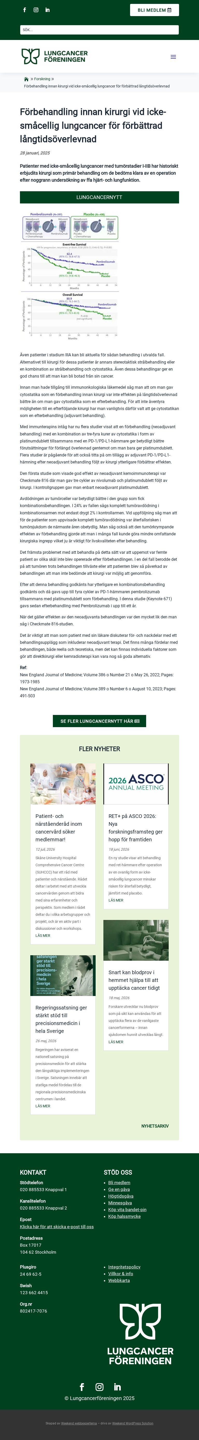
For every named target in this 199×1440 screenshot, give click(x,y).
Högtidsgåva (120, 1196)
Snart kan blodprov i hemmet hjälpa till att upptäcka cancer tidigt (134, 980)
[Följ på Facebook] (24, 10)
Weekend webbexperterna (79, 1423)
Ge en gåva (119, 1189)
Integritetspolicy (124, 1267)
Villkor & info (120, 1273)
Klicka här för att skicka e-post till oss (57, 1226)
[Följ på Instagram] (36, 10)
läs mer (42, 935)
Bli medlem (152, 10)
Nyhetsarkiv (155, 1126)
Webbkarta (119, 1280)
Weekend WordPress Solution (132, 1423)
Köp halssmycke (124, 1216)
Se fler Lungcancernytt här (97, 721)
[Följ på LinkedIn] (47, 10)
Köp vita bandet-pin (127, 1209)
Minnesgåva (120, 1202)
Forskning (42, 79)
